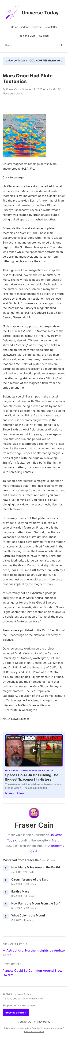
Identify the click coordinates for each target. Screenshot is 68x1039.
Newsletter (50, 27)
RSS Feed (43, 35)
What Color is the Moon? (28, 915)
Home (14, 27)
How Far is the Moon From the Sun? (36, 903)
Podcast (37, 27)
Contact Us (24, 1021)
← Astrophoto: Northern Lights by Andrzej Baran (34, 953)
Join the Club (27, 35)
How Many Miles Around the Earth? (35, 867)
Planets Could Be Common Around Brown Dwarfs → (33, 973)
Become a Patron (15, 1012)
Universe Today (40, 13)
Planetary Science (13, 93)
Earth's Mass (20, 891)
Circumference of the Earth (30, 879)
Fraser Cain (12, 89)
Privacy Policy (42, 1021)
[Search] (62, 45)
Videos (25, 27)
